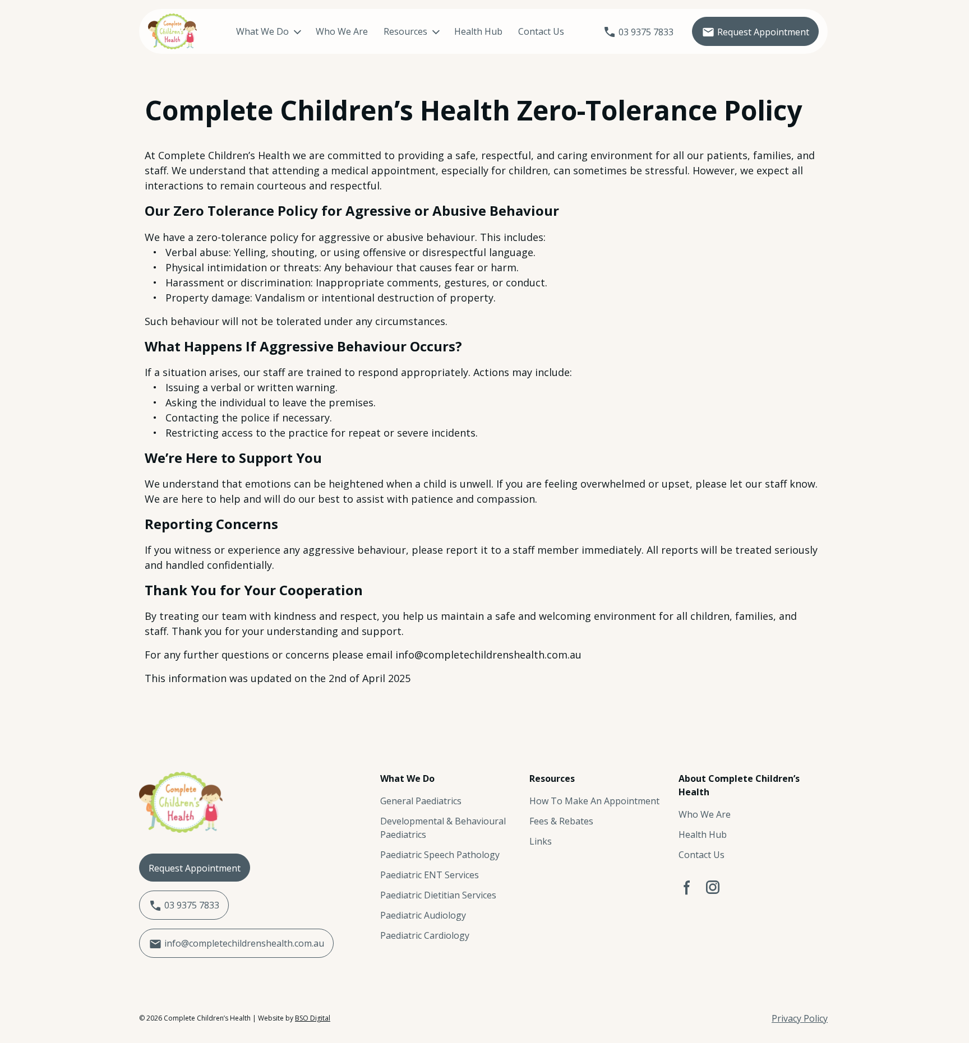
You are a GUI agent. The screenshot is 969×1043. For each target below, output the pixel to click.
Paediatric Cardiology (424, 935)
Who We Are (342, 31)
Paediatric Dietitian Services (438, 895)
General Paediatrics (421, 801)
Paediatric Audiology (423, 915)
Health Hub (478, 31)
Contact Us (541, 31)
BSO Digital (312, 1018)
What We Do (262, 31)
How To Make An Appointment (594, 801)
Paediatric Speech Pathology (440, 855)
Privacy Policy (800, 1018)
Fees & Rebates (561, 821)
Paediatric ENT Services (429, 875)
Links (540, 841)
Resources (405, 31)
